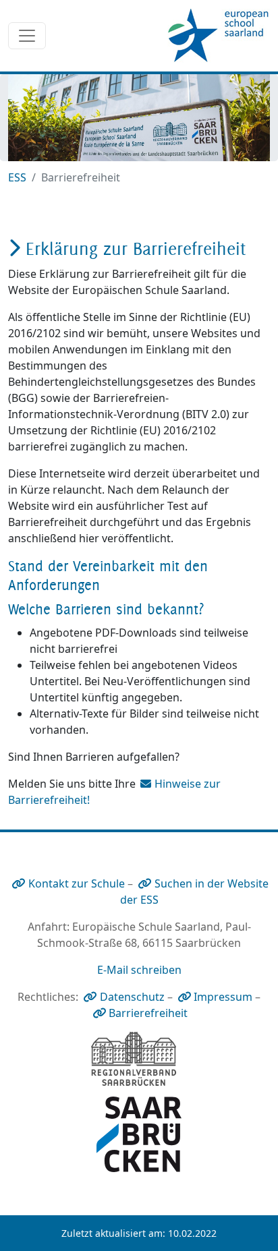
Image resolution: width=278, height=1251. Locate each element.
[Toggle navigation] (27, 35)
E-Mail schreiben (139, 969)
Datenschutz (132, 996)
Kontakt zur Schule (76, 883)
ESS (17, 177)
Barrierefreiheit (148, 1013)
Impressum (223, 996)
